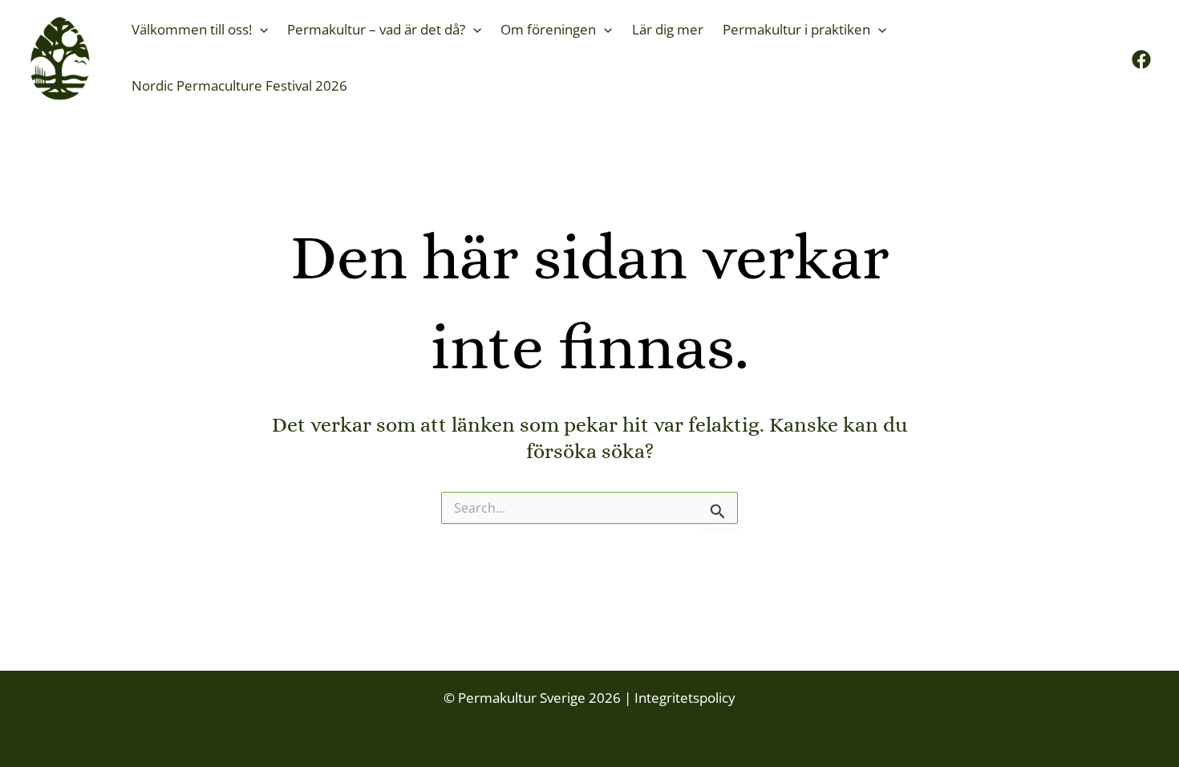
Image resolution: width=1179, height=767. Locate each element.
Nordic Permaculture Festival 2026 (239, 85)
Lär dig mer (667, 29)
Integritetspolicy (683, 697)
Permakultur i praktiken (796, 29)
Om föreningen (548, 29)
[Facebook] (1141, 59)
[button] (260, 30)
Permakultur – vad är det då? (376, 29)
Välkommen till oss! (192, 29)
